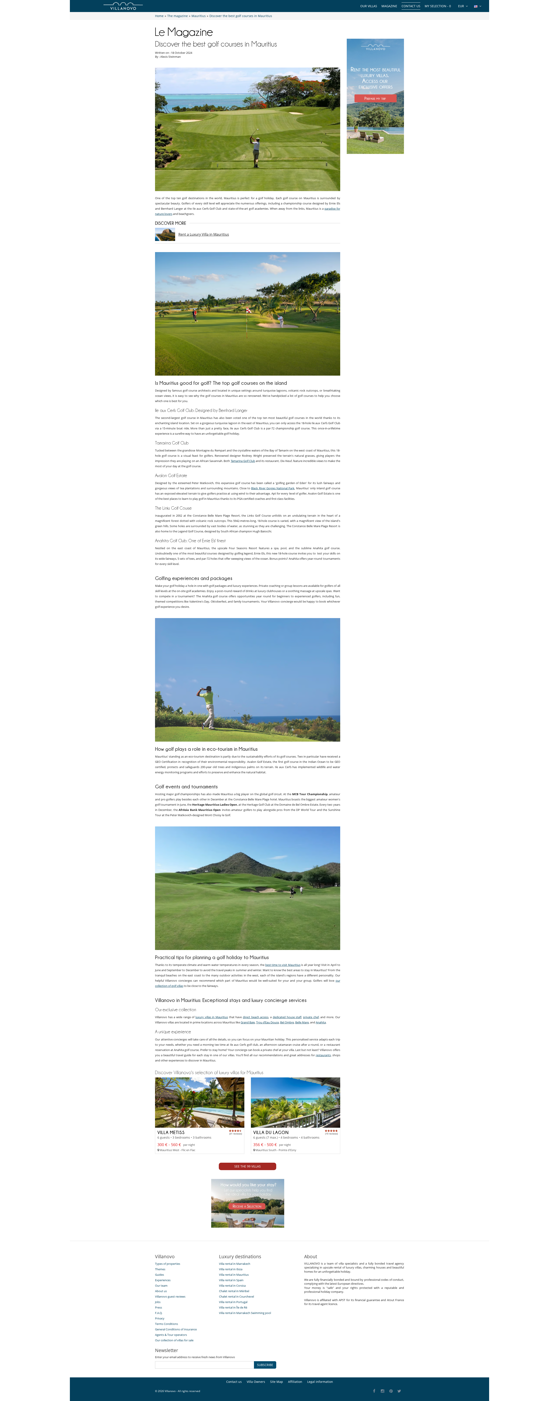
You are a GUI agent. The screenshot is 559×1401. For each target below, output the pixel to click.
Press (158, 1307)
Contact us (411, 6)
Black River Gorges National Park (272, 488)
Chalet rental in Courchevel (236, 1296)
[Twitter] (399, 1391)
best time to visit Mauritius (282, 965)
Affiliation (295, 1382)
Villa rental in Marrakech (234, 1264)
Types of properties (167, 1264)
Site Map (276, 1382)
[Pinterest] (390, 1391)
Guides (159, 1275)
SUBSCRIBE (265, 1365)
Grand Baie (248, 1022)
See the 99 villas (247, 1166)
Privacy (159, 1318)
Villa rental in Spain (231, 1280)
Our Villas (368, 6)
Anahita (321, 1022)
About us (161, 1291)
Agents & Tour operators (171, 1335)
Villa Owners (256, 1382)
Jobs (157, 1302)
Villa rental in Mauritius (234, 1275)
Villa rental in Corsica (232, 1286)
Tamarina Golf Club (243, 461)
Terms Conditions (166, 1324)
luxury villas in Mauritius (211, 1017)
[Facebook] (374, 1391)
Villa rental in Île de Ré (233, 1307)
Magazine (389, 6)
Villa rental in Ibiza (230, 1269)
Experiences (163, 1280)
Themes (160, 1269)
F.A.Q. (158, 1313)
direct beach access (255, 1017)
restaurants (323, 1055)
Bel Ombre (287, 1022)
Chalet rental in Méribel (234, 1291)
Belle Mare (302, 1022)
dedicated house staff (287, 1017)
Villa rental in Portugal (233, 1302)
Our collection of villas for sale (174, 1340)
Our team (161, 1286)
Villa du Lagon (271, 1132)
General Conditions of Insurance (176, 1329)
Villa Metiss (171, 1132)
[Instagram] (382, 1391)
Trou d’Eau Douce (267, 1022)
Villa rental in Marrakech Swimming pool (245, 1313)
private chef (311, 1017)
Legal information (320, 1382)
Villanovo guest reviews (170, 1296)
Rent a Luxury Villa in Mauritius (203, 234)
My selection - (438, 6)
